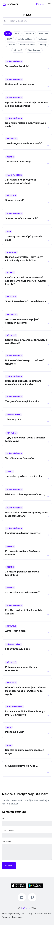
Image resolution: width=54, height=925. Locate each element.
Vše (8, 33)
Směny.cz (25, 908)
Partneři (48, 914)
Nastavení (42, 39)
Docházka (29, 33)
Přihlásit (40, 4)
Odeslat (9, 866)
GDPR (9, 39)
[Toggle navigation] (50, 4)
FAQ (24, 914)
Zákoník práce (34, 50)
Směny (43, 45)
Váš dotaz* (6, 842)
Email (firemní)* (8, 830)
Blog (30, 914)
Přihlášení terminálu (11, 917)
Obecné (11, 45)
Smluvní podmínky (11, 914)
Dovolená (43, 33)
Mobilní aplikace (25, 39)
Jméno (5, 819)
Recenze (38, 914)
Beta (17, 33)
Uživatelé (18, 50)
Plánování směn (27, 45)
